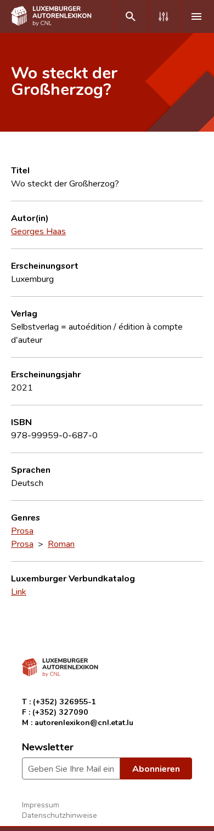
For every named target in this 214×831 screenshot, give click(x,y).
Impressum (40, 804)
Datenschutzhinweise (59, 815)
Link (18, 591)
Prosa (22, 530)
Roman (61, 543)
